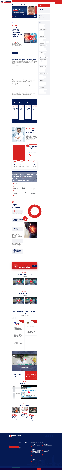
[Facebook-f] (46, 436)
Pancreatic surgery (42, 78)
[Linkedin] (56, 1)
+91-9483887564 (34, 155)
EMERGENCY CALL (18, 375)
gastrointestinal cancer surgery (43, 50)
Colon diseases (41, 31)
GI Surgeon (46, 57)
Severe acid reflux (42, 87)
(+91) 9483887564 (11, 445)
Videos (20, 447)
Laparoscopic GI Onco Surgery (43, 66)
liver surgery (41, 75)
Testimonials (20, 449)
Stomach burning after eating (43, 89)
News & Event (20, 448)
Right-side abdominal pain (42, 82)
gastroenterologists (14, 42)
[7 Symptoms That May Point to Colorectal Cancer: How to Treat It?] (24, 409)
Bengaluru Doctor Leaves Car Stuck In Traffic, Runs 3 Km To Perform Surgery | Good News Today (18, 391)
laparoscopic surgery (42, 71)
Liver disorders (41, 73)
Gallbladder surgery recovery (43, 38)
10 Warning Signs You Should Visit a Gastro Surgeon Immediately (15, 418)
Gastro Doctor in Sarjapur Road (43, 45)
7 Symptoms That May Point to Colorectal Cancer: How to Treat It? (24, 416)
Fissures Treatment (42, 36)
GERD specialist (41, 52)
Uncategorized (41, 18)
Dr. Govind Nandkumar (16, 415)
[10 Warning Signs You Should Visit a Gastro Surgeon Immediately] (16, 410)
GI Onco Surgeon (41, 57)
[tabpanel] (29, 392)
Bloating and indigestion (42, 27)
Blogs (19, 446)
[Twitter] (58, 1)
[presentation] (34, 16)
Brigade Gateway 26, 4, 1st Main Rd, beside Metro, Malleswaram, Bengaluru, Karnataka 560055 (48, 446)
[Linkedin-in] (52, 436)
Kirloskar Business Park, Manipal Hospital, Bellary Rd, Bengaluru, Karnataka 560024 (47, 450)
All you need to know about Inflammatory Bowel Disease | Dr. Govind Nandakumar (17, 398)
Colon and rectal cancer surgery (43, 29)
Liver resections (46, 73)
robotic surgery (41, 85)
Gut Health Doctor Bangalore (43, 59)
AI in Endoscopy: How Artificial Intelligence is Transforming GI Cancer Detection (32, 418)
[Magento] (60, 1)
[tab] (16, 388)
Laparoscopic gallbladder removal (43, 64)
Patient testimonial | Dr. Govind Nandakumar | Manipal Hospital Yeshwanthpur (17, 393)
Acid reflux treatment (42, 24)
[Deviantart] (59, 1)
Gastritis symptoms (42, 43)
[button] (12, 10)
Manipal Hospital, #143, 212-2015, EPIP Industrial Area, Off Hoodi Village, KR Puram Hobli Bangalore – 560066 (36, 451)
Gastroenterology (42, 17)
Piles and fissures (42, 80)
